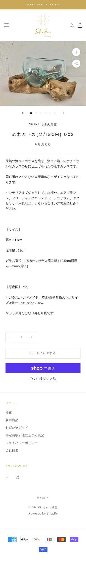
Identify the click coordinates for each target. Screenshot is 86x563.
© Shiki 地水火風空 (43, 507)
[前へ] (22, 113)
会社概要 (12, 450)
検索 (9, 412)
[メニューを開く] (6, 25)
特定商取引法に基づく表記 (25, 435)
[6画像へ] (55, 113)
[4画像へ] (45, 113)
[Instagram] (17, 477)
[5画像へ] (50, 113)
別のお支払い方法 (43, 379)
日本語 (41, 497)
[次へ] (63, 113)
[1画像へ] (31, 113)
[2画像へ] (36, 113)
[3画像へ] (41, 113)
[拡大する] (76, 52)
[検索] (72, 25)
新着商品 (12, 420)
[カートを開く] (80, 25)
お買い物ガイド (17, 428)
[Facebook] (7, 477)
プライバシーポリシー (22, 443)
